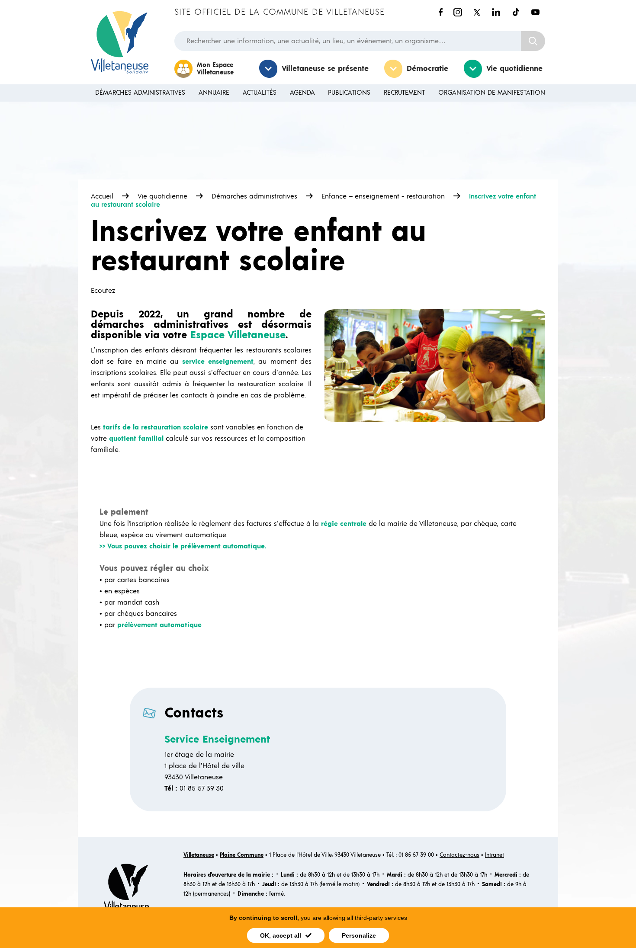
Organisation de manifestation (491, 93)
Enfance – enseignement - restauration (383, 196)
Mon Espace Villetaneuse (215, 69)
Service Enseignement (217, 739)
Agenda (302, 93)
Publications (349, 93)
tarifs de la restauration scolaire (155, 427)
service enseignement (218, 361)
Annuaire (214, 93)
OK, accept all (280, 935)
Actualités (259, 93)
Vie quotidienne (514, 69)
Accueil (102, 196)
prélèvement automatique (159, 624)
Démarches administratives (140, 93)
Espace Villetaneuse (238, 335)
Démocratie (427, 69)
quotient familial (136, 438)
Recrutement (404, 93)
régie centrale (343, 523)
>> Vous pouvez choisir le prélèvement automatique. (183, 546)
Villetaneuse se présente (325, 69)
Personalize (359, 935)
